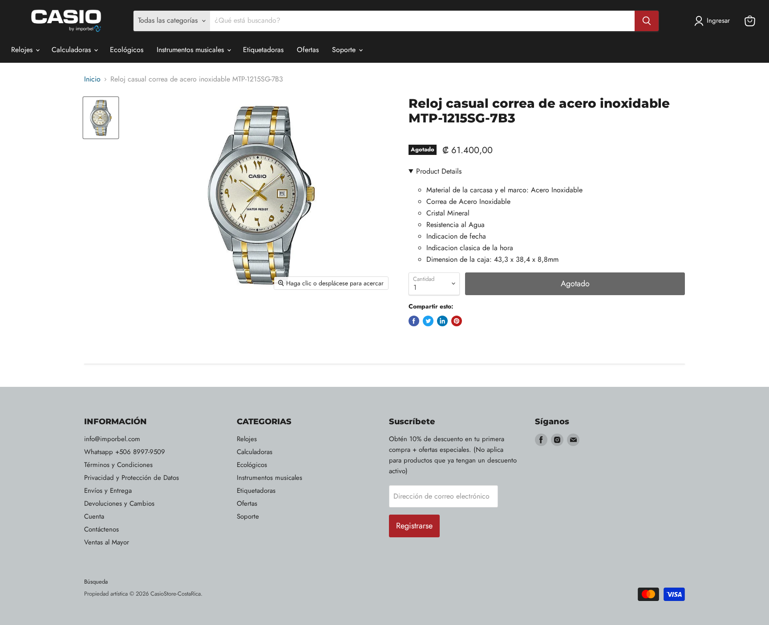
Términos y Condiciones (118, 465)
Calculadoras (72, 50)
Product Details (438, 171)
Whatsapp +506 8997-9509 (124, 452)
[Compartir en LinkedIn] (442, 321)
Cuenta (94, 516)
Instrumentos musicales (191, 50)
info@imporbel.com (112, 439)
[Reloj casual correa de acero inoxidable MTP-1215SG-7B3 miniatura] (100, 117)
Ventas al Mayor (106, 542)
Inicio (92, 79)
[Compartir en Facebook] (414, 321)
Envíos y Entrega (108, 490)
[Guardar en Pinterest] (456, 321)
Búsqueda (96, 581)
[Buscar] (647, 21)
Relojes (23, 50)
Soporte (345, 50)
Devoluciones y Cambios (119, 503)
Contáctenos (101, 529)
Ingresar (718, 20)
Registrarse (414, 526)
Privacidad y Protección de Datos (131, 478)
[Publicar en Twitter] (428, 321)
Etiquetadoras (263, 50)
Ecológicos (126, 50)
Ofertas (308, 50)
